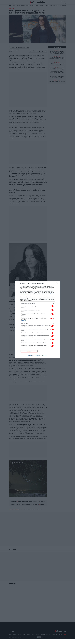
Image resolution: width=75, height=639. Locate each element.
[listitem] (37, 303)
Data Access (37, 355)
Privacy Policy (44, 355)
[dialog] (37, 319)
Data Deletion (30, 355)
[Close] (58, 283)
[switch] (52, 306)
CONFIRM (29, 351)
